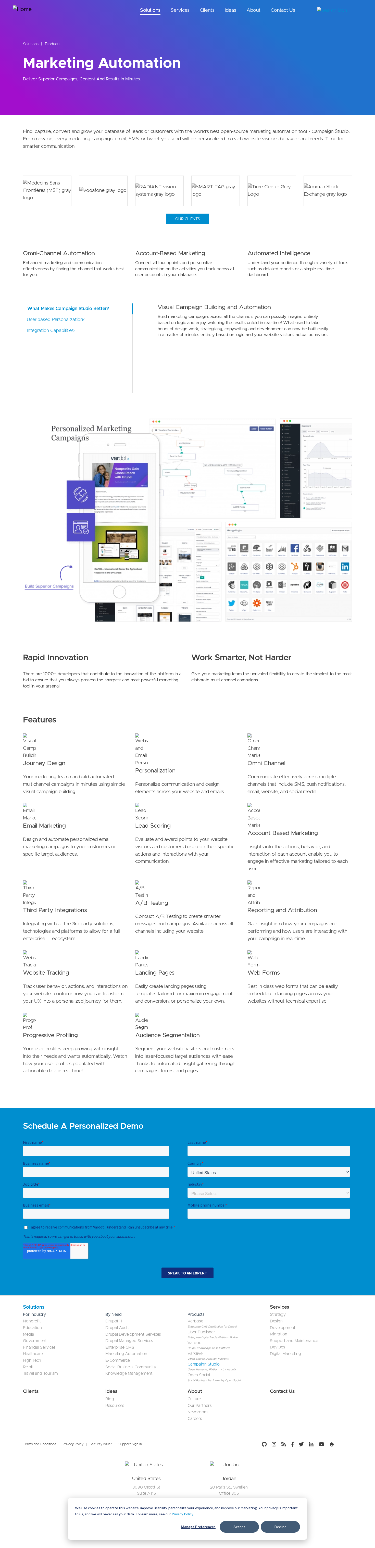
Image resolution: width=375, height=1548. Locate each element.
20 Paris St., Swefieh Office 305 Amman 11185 (229, 1493)
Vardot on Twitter (301, 1444)
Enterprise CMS (119, 1347)
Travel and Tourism (40, 1373)
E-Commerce (117, 1360)
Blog (109, 1399)
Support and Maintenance (294, 1341)
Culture (194, 1399)
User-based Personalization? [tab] (56, 319)
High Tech (32, 1360)
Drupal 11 (113, 1321)
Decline (280, 1527)
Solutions (150, 10)
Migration (278, 1334)
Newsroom (198, 1412)
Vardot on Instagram (274, 1444)
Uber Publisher (201, 1332)
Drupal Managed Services (129, 1341)
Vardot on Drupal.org (332, 1444)
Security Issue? (101, 1444)
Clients (207, 10)
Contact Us (283, 10)
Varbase (195, 1321)
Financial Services (39, 1347)
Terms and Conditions (39, 1444)
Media (28, 1334)
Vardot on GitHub (265, 1444)
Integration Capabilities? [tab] (51, 330)
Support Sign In (130, 1444)
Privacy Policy (182, 1514)
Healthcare (33, 1354)
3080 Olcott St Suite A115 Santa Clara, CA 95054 (146, 1493)
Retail (28, 1367)
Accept (239, 1527)
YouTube (321, 1444)
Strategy (278, 1314)
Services (180, 10)
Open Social (199, 1375)
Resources (114, 1406)
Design (276, 1321)
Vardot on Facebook (292, 1444)
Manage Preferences (198, 1527)
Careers (195, 1419)
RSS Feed (284, 1444)
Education (32, 1328)
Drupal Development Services (133, 1334)
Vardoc (194, 1343)
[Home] (32, 10)
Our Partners (200, 1406)
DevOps (277, 1347)
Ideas (230, 10)
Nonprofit (32, 1321)
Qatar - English (358, 10)
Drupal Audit (117, 1328)
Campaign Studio (204, 1364)
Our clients (187, 219)
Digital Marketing (285, 1354)
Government (35, 1341)
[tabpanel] (146, 1491)
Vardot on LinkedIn (311, 1444)
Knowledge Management (129, 1373)
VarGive (195, 1354)
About (253, 10)
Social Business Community (130, 1367)
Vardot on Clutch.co (344, 1444)
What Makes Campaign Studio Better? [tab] (68, 308)
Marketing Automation (126, 1354)
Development (282, 1328)
